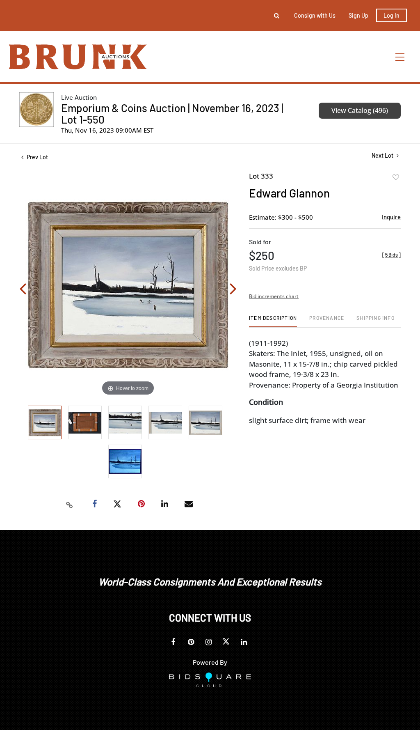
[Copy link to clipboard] (70, 504)
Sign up (358, 15)
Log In (391, 15)
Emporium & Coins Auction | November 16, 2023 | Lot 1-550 (172, 113)
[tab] (273, 321)
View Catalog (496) (359, 110)
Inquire (391, 216)
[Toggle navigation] (400, 57)
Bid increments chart (274, 296)
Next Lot (383, 155)
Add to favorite (396, 177)
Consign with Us (315, 15)
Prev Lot (36, 157)
